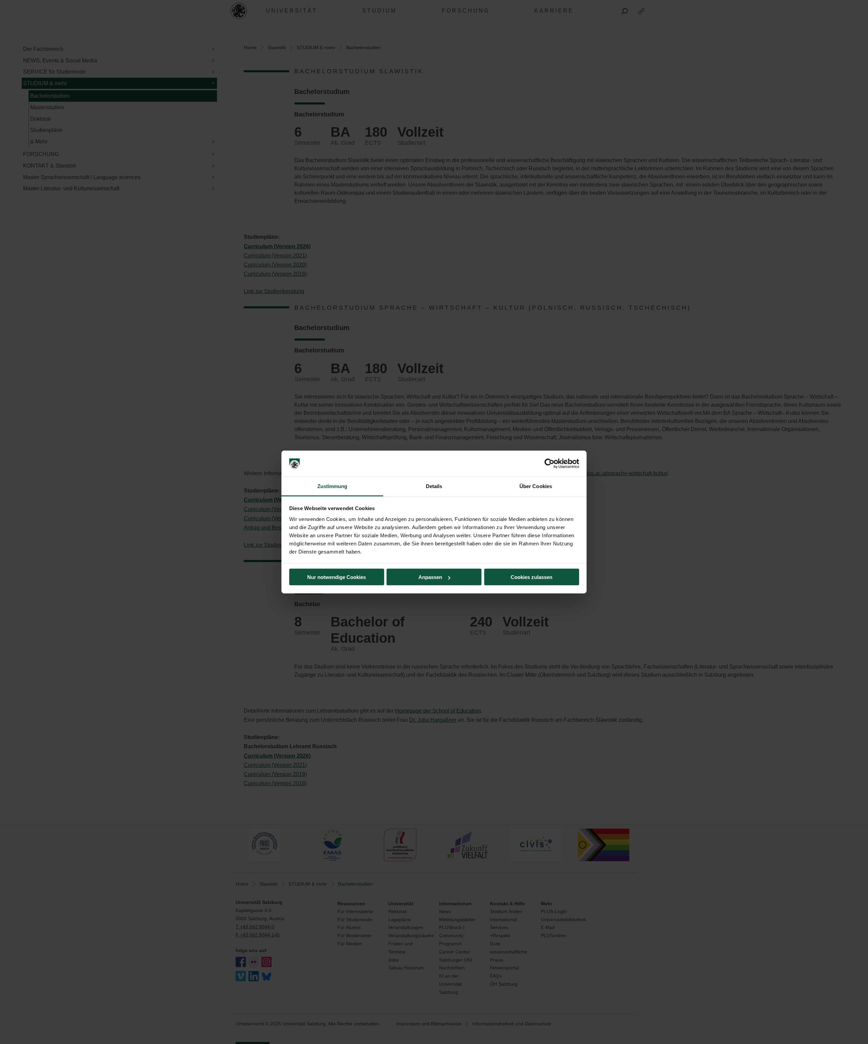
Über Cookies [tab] (535, 486)
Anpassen (430, 577)
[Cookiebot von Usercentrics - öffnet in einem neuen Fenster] (549, 464)
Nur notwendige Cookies (336, 577)
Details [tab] (434, 486)
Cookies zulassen (531, 577)
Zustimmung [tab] (332, 486)
